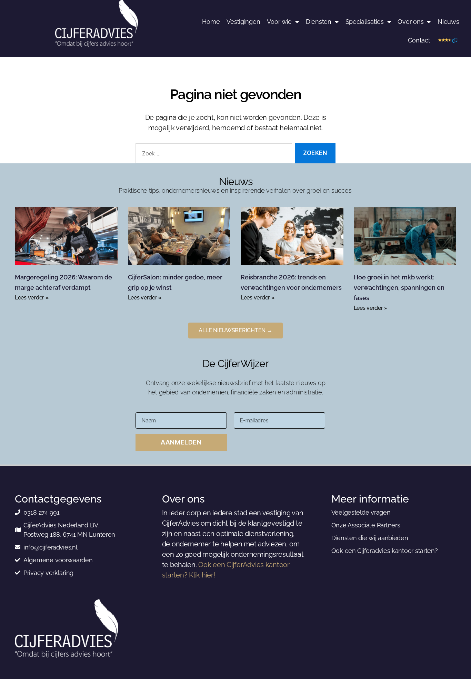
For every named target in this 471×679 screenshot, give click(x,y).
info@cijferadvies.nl (50, 547)
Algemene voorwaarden (58, 560)
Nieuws (448, 21)
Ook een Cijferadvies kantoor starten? (384, 550)
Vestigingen (243, 21)
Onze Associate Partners (365, 525)
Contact (419, 40)
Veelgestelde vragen (361, 512)
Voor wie (279, 21)
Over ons (410, 21)
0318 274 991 (41, 512)
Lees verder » (32, 297)
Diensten (318, 21)
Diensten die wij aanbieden (369, 538)
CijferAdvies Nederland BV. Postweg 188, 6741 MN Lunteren (69, 530)
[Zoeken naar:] (212, 154)
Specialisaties (364, 21)
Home (211, 21)
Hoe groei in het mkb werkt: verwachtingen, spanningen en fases (399, 288)
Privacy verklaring (48, 572)
